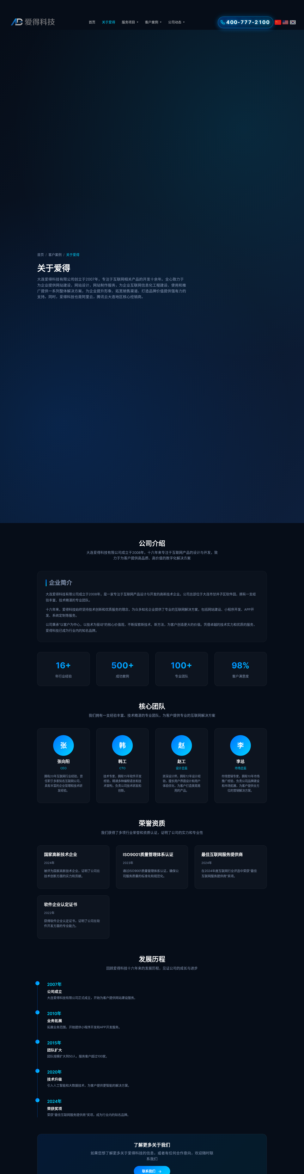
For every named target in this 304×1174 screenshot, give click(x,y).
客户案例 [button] (152, 22)
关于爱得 (108, 22)
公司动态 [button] (175, 22)
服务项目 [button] (129, 22)
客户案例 (55, 255)
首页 (92, 22)
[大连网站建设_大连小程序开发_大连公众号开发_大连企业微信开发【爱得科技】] (32, 22)
